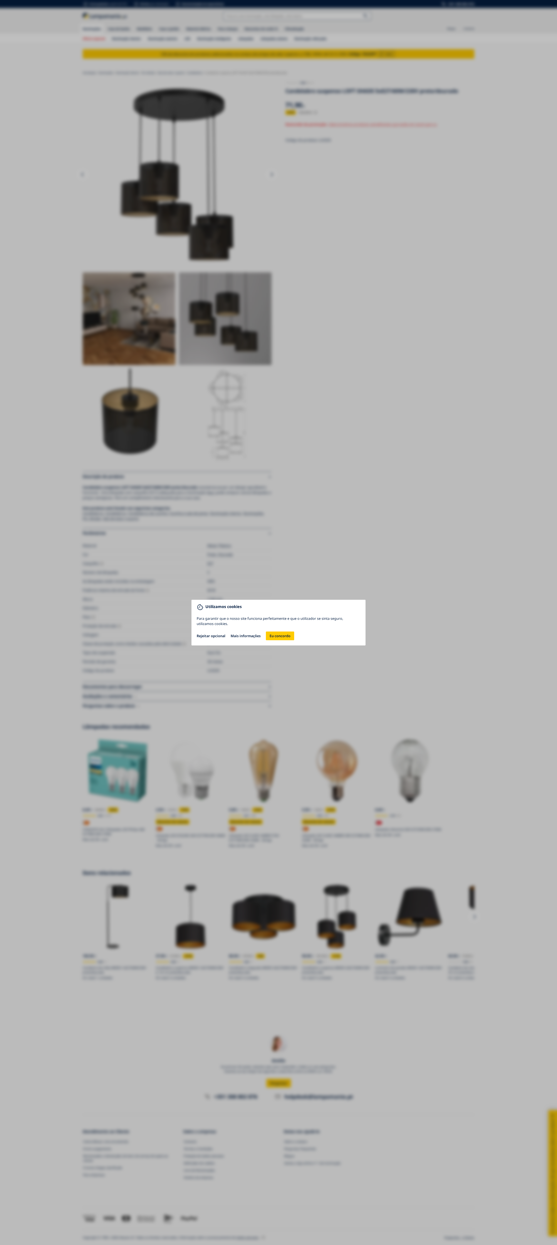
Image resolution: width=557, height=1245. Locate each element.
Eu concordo (280, 635)
